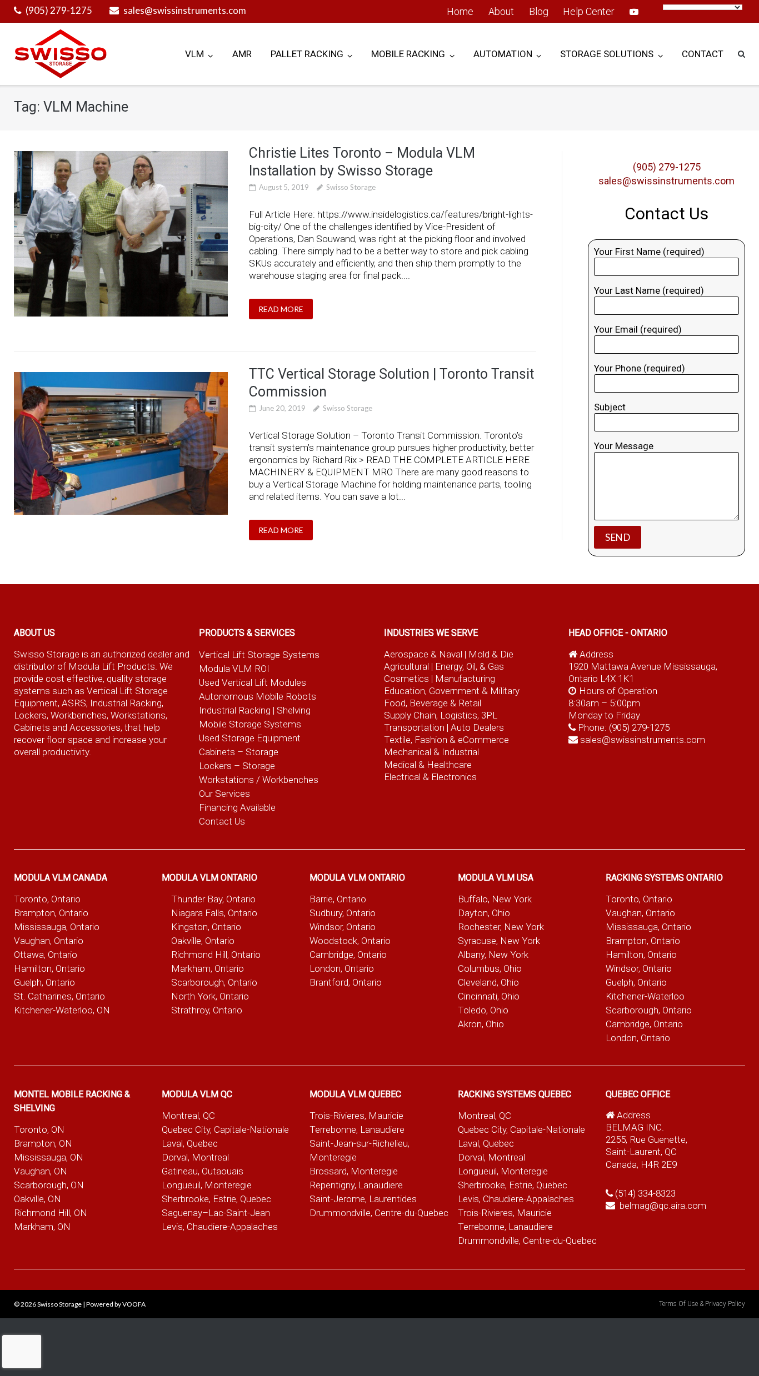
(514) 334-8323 (645, 1193)
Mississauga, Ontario (56, 926)
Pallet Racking (307, 53)
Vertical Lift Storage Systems (259, 654)
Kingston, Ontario (206, 926)
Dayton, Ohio (484, 912)
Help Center (589, 11)
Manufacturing (465, 678)
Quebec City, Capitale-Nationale (225, 1129)
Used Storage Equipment (250, 738)
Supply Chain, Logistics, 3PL (440, 715)
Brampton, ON (43, 1143)
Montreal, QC (188, 1115)
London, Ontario (341, 968)
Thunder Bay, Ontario (213, 899)
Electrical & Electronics (430, 776)
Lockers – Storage (237, 765)
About (501, 11)
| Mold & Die (489, 654)
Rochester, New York (501, 926)
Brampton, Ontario (51, 912)
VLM (194, 53)
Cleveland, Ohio (488, 982)
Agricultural (407, 666)
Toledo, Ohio (483, 1010)
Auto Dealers (477, 727)
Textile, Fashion (415, 739)
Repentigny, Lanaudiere (356, 1185)
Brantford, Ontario (345, 982)
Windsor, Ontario (342, 926)
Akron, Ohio (481, 1024)
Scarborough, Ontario (214, 982)
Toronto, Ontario (47, 899)
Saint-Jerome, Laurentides (363, 1198)
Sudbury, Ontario (342, 912)
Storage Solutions (606, 53)
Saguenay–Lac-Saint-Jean (216, 1212)
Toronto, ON (39, 1129)
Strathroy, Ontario (206, 1010)
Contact (702, 53)
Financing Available (237, 807)
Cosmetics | (408, 678)
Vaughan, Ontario (48, 940)
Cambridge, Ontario (348, 954)
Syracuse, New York (499, 940)
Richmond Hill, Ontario (216, 954)
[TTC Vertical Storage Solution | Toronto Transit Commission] (121, 443)
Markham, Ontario (207, 968)
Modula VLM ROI (234, 668)
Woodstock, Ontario (350, 940)
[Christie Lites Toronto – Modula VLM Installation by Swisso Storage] (121, 234)
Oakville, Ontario (202, 940)
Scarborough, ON (49, 1185)
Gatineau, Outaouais (202, 1171)
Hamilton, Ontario (49, 968)
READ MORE (280, 309)
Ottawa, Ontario (45, 954)
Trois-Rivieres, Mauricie (356, 1115)
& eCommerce (479, 739)
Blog (538, 11)
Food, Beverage (416, 703)
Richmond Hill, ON (50, 1212)
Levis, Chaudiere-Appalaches (220, 1226)
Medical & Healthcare (428, 764)
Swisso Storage (351, 187)
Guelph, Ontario (44, 982)
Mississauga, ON (48, 1157)
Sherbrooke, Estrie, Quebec (216, 1198)
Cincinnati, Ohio (489, 996)
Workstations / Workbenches (258, 779)
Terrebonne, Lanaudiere (357, 1129)
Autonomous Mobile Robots (257, 696)
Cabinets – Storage (238, 751)
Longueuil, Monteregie (207, 1185)
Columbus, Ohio (490, 968)
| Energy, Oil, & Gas (467, 666)
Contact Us (222, 821)
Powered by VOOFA (116, 1304)
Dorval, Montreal (195, 1157)
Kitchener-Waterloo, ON (62, 1010)
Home (460, 11)
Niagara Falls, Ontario (214, 912)
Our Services (224, 793)
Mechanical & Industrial (432, 751)
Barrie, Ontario (337, 899)
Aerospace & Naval (424, 654)
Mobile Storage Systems (250, 724)
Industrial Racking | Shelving (255, 710)
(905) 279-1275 (59, 10)
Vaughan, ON (40, 1171)
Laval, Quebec (190, 1143)
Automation (502, 53)
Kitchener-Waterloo (645, 996)
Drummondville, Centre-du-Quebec (378, 1212)
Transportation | (417, 727)
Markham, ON (42, 1226)
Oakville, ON (37, 1198)
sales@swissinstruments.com (184, 10)
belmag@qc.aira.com (663, 1205)
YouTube (634, 11)
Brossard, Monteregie (353, 1171)
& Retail (465, 703)
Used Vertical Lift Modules (252, 682)
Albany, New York (493, 954)
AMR (242, 53)
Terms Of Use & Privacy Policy (702, 1304)
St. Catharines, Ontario (59, 996)
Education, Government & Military (452, 690)
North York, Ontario (210, 996)
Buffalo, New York (495, 899)
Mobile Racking (408, 53)
